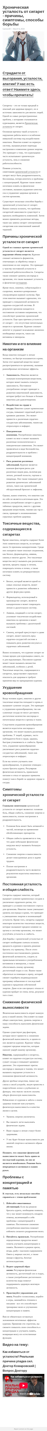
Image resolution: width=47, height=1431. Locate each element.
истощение (21, 282)
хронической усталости (26, 171)
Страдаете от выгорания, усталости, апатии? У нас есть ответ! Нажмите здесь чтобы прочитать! (23, 84)
